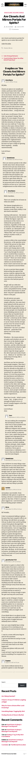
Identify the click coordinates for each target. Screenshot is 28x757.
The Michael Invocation (18, 745)
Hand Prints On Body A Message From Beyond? (11, 725)
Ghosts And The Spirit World (14, 12)
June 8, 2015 (20, 26)
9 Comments (15, 29)
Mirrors (10, 48)
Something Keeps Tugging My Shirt (13, 711)
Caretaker (10, 26)
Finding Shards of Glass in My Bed (13, 715)
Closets (6, 48)
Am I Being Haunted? (8, 696)
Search (3, 682)
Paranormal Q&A (11, 754)
